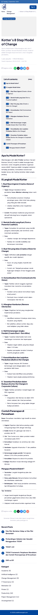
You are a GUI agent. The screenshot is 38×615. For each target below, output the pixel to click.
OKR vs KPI (10, 560)
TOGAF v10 (10, 547)
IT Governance (6, 582)
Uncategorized (6, 601)
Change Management (9, 18)
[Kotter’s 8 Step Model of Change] (19, 36)
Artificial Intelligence (8, 574)
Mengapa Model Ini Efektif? (17, 147)
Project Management (8, 597)
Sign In (33, 7)
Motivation (4, 586)
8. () (18, 137)
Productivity (5, 593)
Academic (4, 571)
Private (3, 589)
